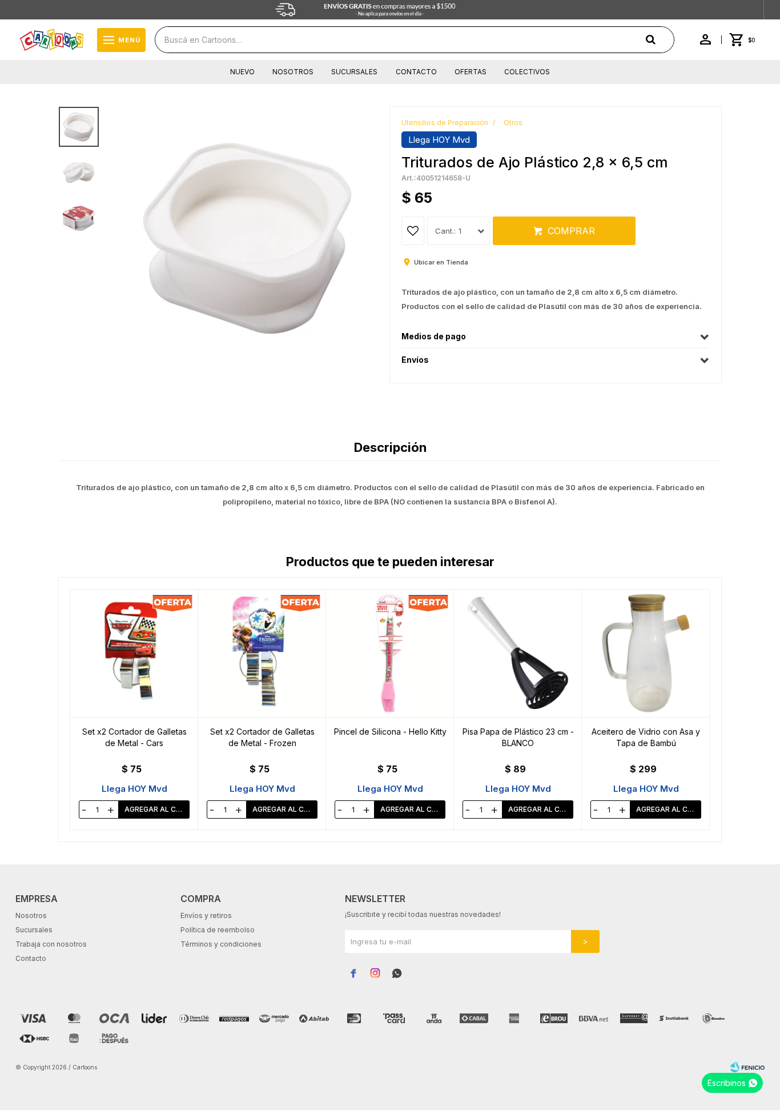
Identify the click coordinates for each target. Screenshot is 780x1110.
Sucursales (354, 71)
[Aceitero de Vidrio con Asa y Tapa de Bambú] (646, 653)
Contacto (416, 71)
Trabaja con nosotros (51, 944)
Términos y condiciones (221, 944)
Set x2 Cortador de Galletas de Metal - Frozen (262, 737)
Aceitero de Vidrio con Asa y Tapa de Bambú (646, 737)
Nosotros (292, 71)
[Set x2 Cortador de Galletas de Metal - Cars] (134, 653)
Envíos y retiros (206, 915)
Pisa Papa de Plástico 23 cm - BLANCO (518, 737)
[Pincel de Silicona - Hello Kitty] (390, 653)
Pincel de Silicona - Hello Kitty (390, 731)
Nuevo (242, 71)
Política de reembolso (217, 929)
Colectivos (527, 71)
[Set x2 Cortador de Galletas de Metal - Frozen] (262, 653)
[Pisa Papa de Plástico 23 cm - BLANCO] (518, 653)
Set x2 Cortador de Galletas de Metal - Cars (134, 737)
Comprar (571, 231)
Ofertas (471, 71)
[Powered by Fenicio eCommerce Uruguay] (747, 1067)
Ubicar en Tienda (441, 262)
